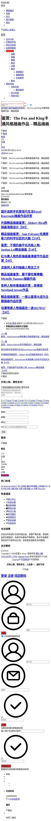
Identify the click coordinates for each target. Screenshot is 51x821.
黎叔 (14, 323)
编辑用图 (20, 75)
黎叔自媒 (12, 520)
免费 (36, 489)
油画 (13, 54)
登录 (4, 575)
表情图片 (20, 72)
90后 (9, 489)
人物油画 (41, 486)
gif (2, 486)
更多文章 (5, 475)
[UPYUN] (15, 559)
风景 (21, 489)
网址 (3, 422)
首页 (3, 108)
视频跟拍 (12, 48)
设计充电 (15, 93)
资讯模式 (12, 514)
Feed (27, 556)
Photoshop (41, 489)
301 (46, 486)
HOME (11, 39)
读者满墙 (12, 505)
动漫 (13, 66)
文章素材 (20, 78)
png (32, 489)
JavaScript (7, 486)
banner (13, 486)
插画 (13, 57)
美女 (17, 489)
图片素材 (9, 108)
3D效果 (23, 486)
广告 (18, 486)
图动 (13, 63)
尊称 (3, 412)
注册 (11, 575)
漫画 (28, 486)
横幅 (13, 60)
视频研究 (12, 517)
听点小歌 (12, 511)
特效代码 (15, 96)
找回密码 (20, 575)
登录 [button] (3, 6)
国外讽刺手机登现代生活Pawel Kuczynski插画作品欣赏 (24, 349)
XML (15, 556)
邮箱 (3, 417)
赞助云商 (12, 508)
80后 (5, 489)
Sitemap (21, 556)
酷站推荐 (20, 90)
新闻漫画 (33, 486)
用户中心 (12, 499)
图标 (13, 81)
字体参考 (12, 523)
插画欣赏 (17, 108)
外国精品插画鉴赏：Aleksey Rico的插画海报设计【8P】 (25, 354)
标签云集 (12, 502)
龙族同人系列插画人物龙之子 (20, 267)
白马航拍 (12, 45)
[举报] (24, 559)
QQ (2, 427)
